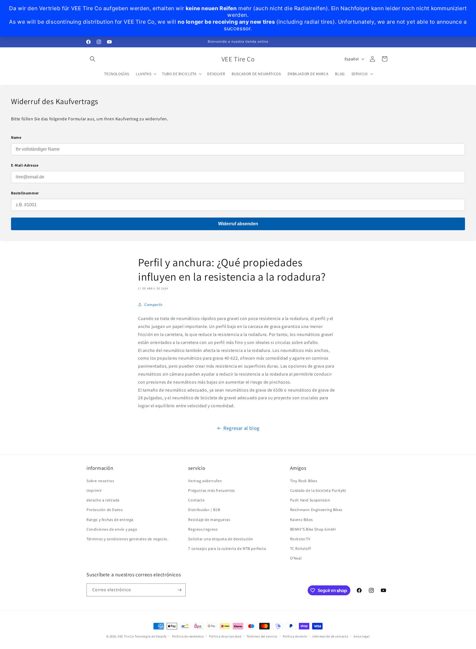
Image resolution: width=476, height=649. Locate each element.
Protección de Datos (104, 509)
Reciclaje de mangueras (209, 519)
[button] (92, 59)
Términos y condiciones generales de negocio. (127, 538)
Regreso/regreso (203, 529)
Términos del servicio (262, 636)
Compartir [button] (153, 304)
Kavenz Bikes (301, 519)
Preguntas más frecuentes (211, 490)
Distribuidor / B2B (204, 509)
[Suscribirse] (179, 589)
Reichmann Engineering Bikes (316, 509)
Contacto (196, 500)
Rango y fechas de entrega (109, 519)
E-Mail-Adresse (24, 165)
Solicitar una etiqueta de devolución (220, 538)
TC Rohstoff (300, 548)
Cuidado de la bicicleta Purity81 (318, 490)
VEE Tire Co (126, 636)
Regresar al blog (241, 428)
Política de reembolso (188, 636)
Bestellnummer (25, 193)
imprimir (94, 490)
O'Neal (296, 558)
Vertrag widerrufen (205, 480)
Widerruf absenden (238, 223)
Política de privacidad (225, 636)
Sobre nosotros (100, 480)
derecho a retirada (103, 500)
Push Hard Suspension (310, 500)
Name (16, 137)
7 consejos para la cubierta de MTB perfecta (227, 548)
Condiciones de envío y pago (111, 529)
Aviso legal (362, 636)
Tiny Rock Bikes (303, 480)
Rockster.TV (300, 538)
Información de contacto (330, 636)
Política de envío (295, 636)
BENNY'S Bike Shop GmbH (313, 529)
